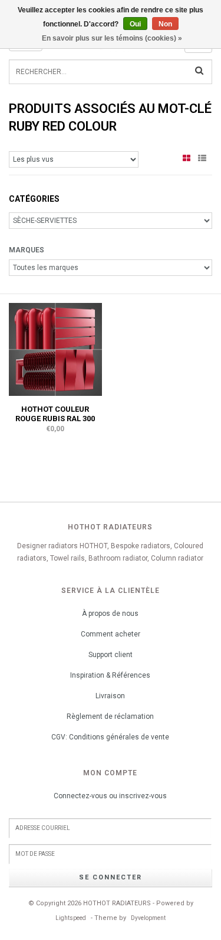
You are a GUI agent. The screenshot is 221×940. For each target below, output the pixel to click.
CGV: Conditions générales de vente (110, 737)
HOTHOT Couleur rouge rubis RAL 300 (55, 414)
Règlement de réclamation (110, 716)
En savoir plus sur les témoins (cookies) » (112, 38)
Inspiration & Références (110, 675)
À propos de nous (110, 613)
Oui (135, 24)
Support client (110, 655)
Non (165, 24)
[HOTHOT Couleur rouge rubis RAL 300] (55, 349)
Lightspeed (70, 918)
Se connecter (110, 877)
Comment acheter (110, 634)
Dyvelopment (148, 918)
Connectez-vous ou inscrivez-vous (110, 796)
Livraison (110, 696)
